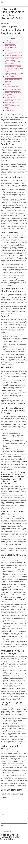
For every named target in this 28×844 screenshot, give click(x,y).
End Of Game (8, 84)
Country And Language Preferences (14, 73)
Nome (2, 814)
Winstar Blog (8, 83)
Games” (6, 49)
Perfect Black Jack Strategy (12, 74)
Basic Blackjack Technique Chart (13, 65)
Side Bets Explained (10, 108)
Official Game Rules (10, 44)
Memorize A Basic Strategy (12, 42)
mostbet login (4, 174)
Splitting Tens (8, 94)
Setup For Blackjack (10, 97)
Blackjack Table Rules (10, 96)
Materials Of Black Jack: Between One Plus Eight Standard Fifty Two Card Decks (13, 79)
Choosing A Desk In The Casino (13, 92)
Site (2, 825)
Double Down (8, 40)
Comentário (4, 797)
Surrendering (8, 50)
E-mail (2, 819)
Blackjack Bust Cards (10, 76)
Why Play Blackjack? (10, 110)
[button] (25, 3)
